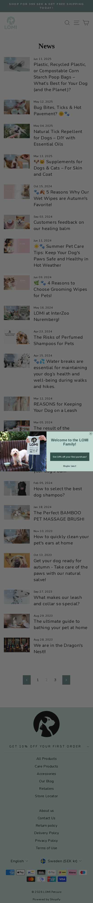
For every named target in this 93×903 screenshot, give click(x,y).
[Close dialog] (90, 433)
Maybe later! (69, 466)
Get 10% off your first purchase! (70, 457)
